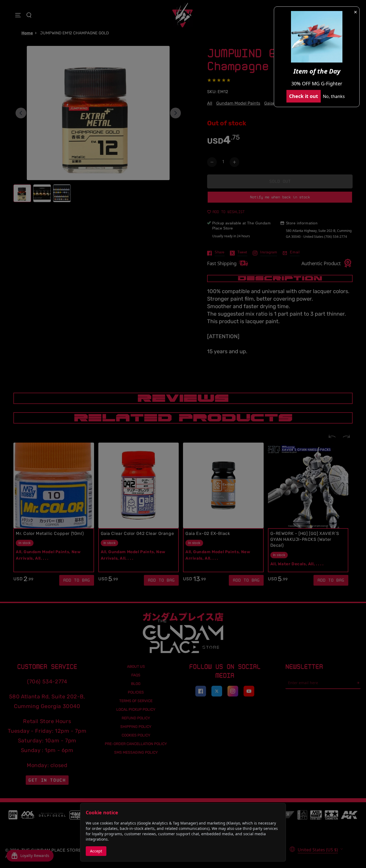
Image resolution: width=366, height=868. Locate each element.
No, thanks (334, 96)
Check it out (303, 96)
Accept (96, 851)
